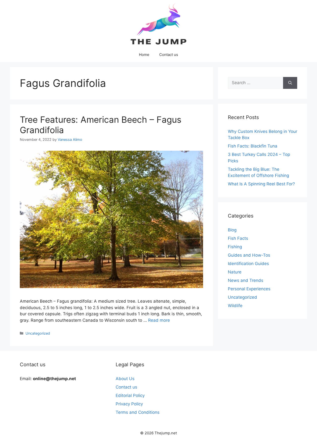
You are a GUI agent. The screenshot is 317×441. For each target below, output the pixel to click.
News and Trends (245, 280)
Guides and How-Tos (249, 255)
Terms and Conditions (137, 412)
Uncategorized (38, 333)
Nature (234, 272)
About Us (125, 378)
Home (144, 54)
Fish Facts (238, 238)
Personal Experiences (249, 288)
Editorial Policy (130, 395)
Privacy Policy (129, 403)
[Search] (290, 83)
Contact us (168, 54)
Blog (232, 229)
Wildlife (235, 305)
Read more (159, 320)
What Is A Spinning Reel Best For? (261, 183)
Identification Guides (248, 263)
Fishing (235, 246)
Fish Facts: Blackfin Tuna (252, 146)
